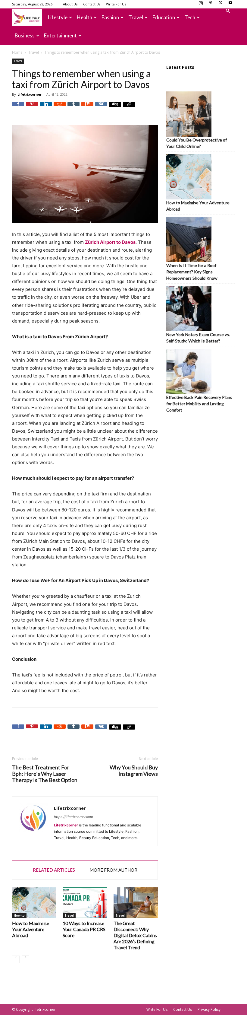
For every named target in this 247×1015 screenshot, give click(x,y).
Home (17, 52)
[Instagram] (200, 4)
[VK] (101, 108)
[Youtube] (230, 4)
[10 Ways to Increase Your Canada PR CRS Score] (85, 902)
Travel (135, 17)
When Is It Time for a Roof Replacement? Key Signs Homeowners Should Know (191, 272)
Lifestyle (57, 17)
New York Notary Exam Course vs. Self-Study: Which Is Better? (198, 337)
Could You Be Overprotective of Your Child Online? (196, 143)
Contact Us (91, 4)
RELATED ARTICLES (54, 870)
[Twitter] (220, 4)
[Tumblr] (73, 108)
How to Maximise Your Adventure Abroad (30, 929)
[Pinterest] (210, 4)
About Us (70, 4)
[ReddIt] (60, 108)
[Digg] (115, 108)
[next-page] (25, 959)
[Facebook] (18, 108)
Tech (189, 17)
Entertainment (60, 35)
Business (25, 35)
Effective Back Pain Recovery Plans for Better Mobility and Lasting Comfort (199, 403)
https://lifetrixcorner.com (73, 817)
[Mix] (87, 108)
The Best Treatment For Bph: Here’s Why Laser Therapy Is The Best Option (44, 773)
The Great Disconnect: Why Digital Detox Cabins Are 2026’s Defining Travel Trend (135, 935)
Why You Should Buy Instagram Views (134, 770)
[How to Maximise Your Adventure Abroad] (34, 902)
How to (19, 915)
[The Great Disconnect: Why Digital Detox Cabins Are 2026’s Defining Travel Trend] (136, 902)
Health (84, 17)
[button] (227, 11)
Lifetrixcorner (29, 94)
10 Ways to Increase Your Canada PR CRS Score (84, 929)
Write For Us (116, 4)
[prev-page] (16, 959)
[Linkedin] (46, 108)
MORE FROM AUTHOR (113, 870)
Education (163, 17)
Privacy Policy (209, 1009)
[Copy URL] (129, 108)
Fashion (110, 17)
